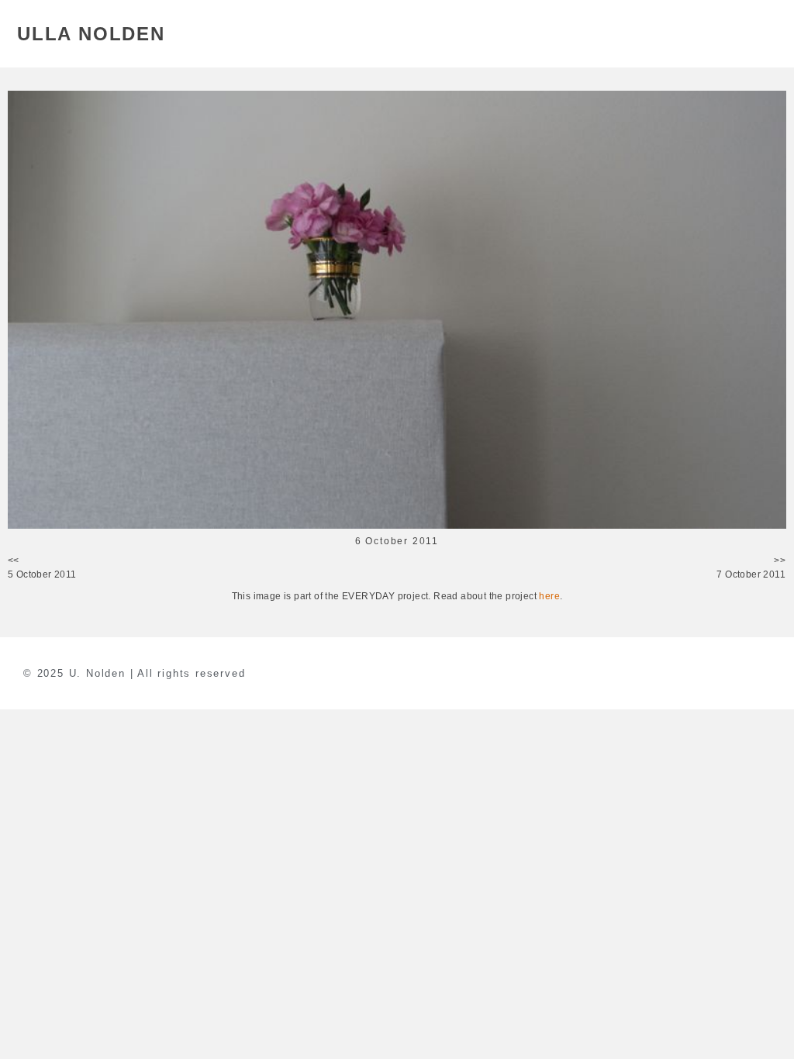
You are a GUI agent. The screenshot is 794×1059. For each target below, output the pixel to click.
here (549, 596)
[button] (768, 33)
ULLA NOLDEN (91, 33)
